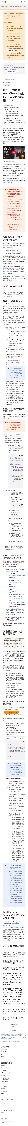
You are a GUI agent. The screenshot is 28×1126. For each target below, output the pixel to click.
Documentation (6, 6)
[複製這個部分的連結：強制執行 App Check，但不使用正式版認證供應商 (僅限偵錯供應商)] (7, 1013)
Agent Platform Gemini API (12, 714)
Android (3, 1103)
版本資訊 (3, 1088)
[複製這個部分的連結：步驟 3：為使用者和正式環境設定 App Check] (22, 558)
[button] (11, 435)
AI (14, 79)
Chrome (3, 1105)
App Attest (13, 576)
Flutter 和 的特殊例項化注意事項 (16, 598)
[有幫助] (12, 82)
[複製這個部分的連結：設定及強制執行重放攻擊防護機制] (12, 704)
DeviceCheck (20, 574)
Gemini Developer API (12, 712)
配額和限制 (13, 280)
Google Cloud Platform (6, 1110)
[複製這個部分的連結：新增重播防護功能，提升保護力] (16, 635)
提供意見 (7, 85)
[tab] (5, 435)
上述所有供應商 (20, 603)
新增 (15, 617)
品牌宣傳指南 (4, 1091)
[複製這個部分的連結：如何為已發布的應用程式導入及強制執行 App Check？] (21, 969)
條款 (2, 1119)
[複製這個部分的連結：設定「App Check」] (4, 289)
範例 (2, 1054)
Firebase (5, 77)
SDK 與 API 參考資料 (6, 1051)
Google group (4, 1086)
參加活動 (3, 1075)
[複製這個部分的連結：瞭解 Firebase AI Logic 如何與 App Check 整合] (16, 918)
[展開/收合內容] (14, 105)
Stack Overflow (5, 1084)
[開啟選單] (2, 2)
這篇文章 (18, 955)
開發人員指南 (4, 1049)
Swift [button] (5, 434)
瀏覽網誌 (3, 1065)
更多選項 (18, 434)
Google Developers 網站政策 (8, 1037)
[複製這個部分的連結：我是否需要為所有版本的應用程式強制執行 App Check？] (22, 963)
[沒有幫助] (15, 82)
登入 (25, 1)
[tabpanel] (14, 494)
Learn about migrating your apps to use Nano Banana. (14, 38)
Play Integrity (18, 580)
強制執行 (12, 214)
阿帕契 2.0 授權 (17, 1035)
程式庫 (2, 1056)
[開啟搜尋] (19, 2)
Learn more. (7, 18)
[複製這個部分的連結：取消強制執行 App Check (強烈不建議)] (10, 1019)
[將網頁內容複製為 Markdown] (12, 101)
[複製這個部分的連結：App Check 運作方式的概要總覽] (18, 240)
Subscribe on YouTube (6, 1072)
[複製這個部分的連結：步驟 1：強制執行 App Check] (10, 304)
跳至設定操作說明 (9, 161)
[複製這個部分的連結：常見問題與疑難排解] (4, 949)
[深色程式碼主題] (19, 456)
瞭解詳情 (15, 229)
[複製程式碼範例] (22, 456)
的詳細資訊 (14, 276)
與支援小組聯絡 (5, 1081)
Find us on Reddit (5, 1068)
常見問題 (3, 1093)
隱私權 (6, 1119)
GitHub (3, 1059)
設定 (18, 725)
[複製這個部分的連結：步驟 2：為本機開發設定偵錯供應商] (14, 411)
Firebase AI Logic (21, 6)
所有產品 (3, 1112)
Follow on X (3, 1070)
